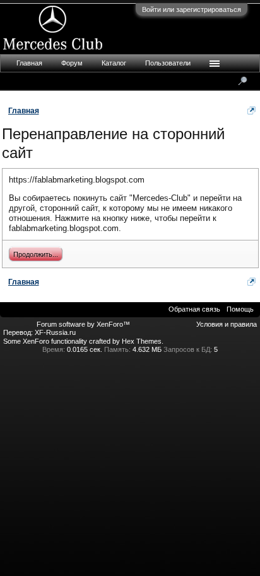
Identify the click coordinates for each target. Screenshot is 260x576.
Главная (29, 63)
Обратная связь (194, 309)
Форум (72, 63)
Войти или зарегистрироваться (191, 9)
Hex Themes (142, 341)
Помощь (240, 309)
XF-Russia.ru (55, 332)
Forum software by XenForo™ (83, 324)
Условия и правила (226, 324)
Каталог (114, 63)
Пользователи (168, 63)
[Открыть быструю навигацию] (251, 110)
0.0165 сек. (84, 349)
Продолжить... (35, 254)
